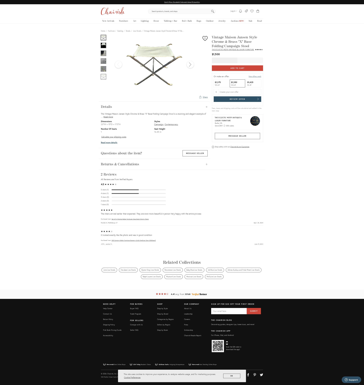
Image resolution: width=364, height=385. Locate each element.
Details (154, 107)
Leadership (188, 314)
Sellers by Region (163, 325)
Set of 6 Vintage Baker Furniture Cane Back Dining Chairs (130, 219)
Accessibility (108, 335)
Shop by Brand (162, 314)
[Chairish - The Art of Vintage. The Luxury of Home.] (113, 11)
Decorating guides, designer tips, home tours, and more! (233, 324)
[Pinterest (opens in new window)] (254, 374)
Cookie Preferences (132, 377)
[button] (252, 11)
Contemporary (171, 124)
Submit (254, 311)
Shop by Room (162, 330)
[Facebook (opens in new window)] (248, 374)
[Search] (213, 11)
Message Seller (237, 136)
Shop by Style (162, 308)
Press (186, 325)
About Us (187, 308)
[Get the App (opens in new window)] (218, 346)
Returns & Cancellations (154, 164)
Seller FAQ (134, 330)
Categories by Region (165, 319)
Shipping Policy (109, 325)
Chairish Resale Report (192, 335)
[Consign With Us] (246, 11)
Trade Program (135, 314)
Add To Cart (237, 68)
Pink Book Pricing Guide (112, 330)
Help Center (107, 308)
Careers (187, 319)
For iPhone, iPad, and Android (222, 335)
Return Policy (108, 319)
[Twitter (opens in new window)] (261, 374)
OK (231, 376)
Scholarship (188, 330)
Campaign (159, 124)
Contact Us (107, 314)
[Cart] (258, 11)
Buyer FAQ (134, 308)
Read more (108, 116)
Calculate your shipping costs (113, 136)
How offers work (255, 76)
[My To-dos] (240, 11)
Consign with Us (136, 325)
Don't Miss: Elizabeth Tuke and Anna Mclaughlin (182, 2)
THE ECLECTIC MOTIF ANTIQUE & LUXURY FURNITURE (233, 49)
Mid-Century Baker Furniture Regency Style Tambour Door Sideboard (134, 240)
